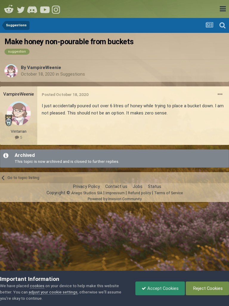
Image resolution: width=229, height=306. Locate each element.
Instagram (57, 9)
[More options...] (220, 94)
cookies (37, 285)
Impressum (115, 193)
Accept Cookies (162, 288)
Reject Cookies (207, 288)
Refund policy (139, 193)
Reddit (9, 9)
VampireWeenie (44, 67)
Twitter (21, 9)
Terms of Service (168, 193)
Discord (33, 9)
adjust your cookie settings (53, 292)
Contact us (116, 186)
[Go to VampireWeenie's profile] (11, 70)
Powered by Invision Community (115, 199)
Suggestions (72, 74)
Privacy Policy (86, 186)
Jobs (138, 186)
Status (154, 186)
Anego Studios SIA (86, 193)
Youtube (45, 9)
